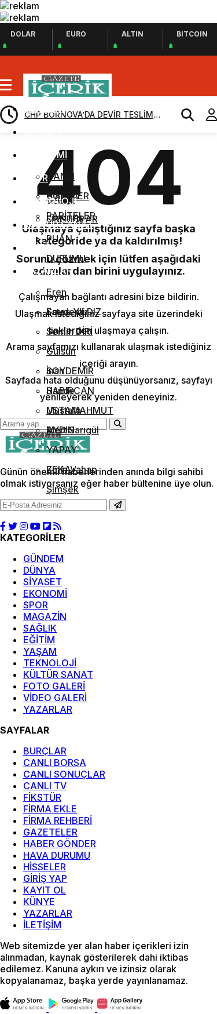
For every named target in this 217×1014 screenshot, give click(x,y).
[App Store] (24, 1008)
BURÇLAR (45, 751)
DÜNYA (39, 108)
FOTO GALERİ (54, 686)
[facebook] (3, 526)
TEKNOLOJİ (49, 201)
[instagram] (24, 526)
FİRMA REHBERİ (57, 820)
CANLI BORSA (54, 762)
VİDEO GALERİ (55, 697)
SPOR (35, 178)
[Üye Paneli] (205, 114)
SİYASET (42, 131)
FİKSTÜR (42, 797)
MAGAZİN (45, 616)
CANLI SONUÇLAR (64, 774)
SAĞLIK (40, 628)
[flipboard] (47, 526)
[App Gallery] (120, 1008)
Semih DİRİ (69, 331)
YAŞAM (40, 651)
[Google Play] (73, 1008)
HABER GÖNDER (59, 843)
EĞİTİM (39, 247)
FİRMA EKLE (50, 809)
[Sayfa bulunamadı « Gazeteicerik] (67, 95)
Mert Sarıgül (72, 430)
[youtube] (35, 526)
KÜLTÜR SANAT (58, 224)
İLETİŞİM (42, 925)
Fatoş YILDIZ (73, 312)
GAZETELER (50, 832)
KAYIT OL (44, 890)
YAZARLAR (47, 270)
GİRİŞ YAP (45, 878)
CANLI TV (45, 785)
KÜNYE (39, 901)
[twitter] (12, 526)
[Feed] (57, 526)
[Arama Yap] (182, 114)
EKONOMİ (45, 155)
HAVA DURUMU (56, 855)
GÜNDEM (43, 558)
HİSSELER (44, 867)
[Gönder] (117, 505)
